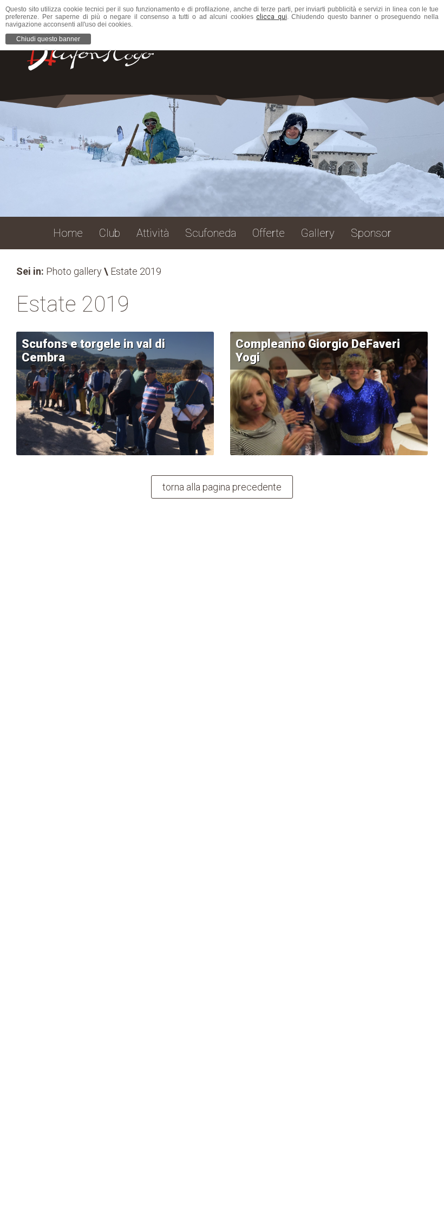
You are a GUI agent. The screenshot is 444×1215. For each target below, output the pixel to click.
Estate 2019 (135, 271)
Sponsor (371, 233)
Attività (152, 233)
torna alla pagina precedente (222, 487)
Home (68, 233)
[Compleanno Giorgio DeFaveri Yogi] (329, 393)
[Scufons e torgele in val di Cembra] (115, 393)
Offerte (268, 233)
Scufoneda (210, 233)
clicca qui (271, 17)
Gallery (318, 233)
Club (109, 233)
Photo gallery (74, 271)
